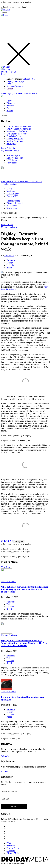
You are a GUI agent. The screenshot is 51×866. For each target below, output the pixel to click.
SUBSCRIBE (7, 224)
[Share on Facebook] (5, 541)
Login (13, 72)
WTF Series (12, 160)
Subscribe (5, 72)
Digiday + (11, 93)
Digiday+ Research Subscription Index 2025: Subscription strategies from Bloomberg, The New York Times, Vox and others (24, 643)
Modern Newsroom (15, 141)
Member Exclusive (9, 227)
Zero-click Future (8, 581)
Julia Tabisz (9, 255)
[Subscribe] (5, 69)
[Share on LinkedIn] (2, 541)
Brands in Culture (14, 136)
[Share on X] (8, 541)
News (3, 93)
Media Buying (13, 193)
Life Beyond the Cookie (17, 134)
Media (9, 189)
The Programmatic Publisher (19, 126)
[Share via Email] (11, 541)
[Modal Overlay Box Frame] (14, 799)
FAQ (9, 84)
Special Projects (13, 155)
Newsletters (12, 163)
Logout (10, 89)
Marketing (11, 191)
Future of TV (12, 196)
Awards (33, 93)
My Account (6, 151)
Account (4, 771)
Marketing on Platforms (17, 131)
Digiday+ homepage (15, 81)
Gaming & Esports (15, 138)
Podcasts (19, 93)
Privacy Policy (13, 848)
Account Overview (15, 86)
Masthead (11, 850)
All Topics (11, 143)
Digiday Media (13, 853)
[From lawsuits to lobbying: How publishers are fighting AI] (6, 689)
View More (6, 567)
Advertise (11, 846)
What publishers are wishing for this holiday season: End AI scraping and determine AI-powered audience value (25, 589)
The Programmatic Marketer (19, 129)
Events (27, 93)
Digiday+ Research (15, 158)
